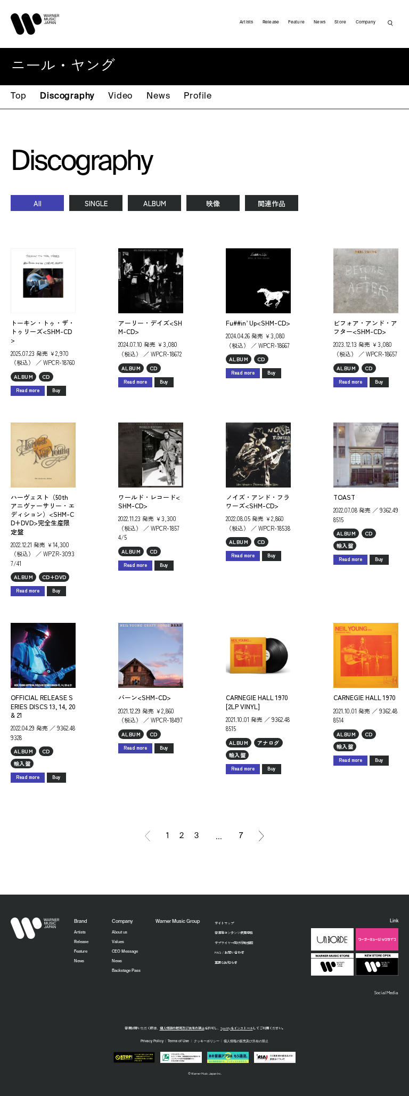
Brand (80, 921)
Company (366, 22)
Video (120, 96)
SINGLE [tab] (96, 203)
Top (18, 96)
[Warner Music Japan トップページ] (35, 24)
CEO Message (125, 951)
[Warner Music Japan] (35, 928)
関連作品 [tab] (271, 203)
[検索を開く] (390, 23)
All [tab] (38, 203)
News (158, 96)
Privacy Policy (152, 1041)
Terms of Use (178, 1041)
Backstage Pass (126, 971)
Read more (27, 390)
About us (119, 932)
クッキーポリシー (206, 1041)
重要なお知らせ (226, 962)
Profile (198, 96)
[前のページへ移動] (148, 836)
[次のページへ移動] (261, 836)
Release (271, 22)
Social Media (386, 992)
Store (340, 22)
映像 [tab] (213, 203)
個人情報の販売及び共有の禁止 (182, 1028)
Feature (296, 22)
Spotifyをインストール (236, 1028)
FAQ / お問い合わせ (229, 952)
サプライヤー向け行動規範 (234, 942)
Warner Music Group (178, 921)
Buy (56, 390)
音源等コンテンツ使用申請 (234, 932)
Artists (246, 22)
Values (118, 942)
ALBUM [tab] (154, 203)
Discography (67, 96)
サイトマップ (224, 923)
